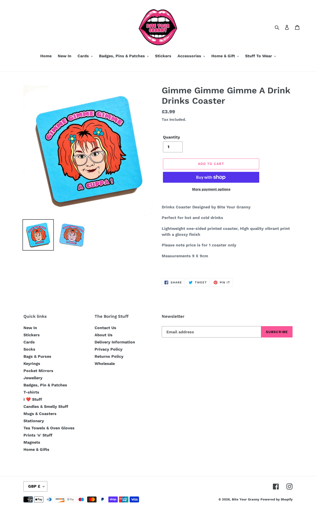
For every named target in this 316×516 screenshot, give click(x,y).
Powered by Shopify (276, 499)
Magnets (31, 442)
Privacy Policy (108, 349)
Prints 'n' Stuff (37, 435)
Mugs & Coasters (40, 413)
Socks (29, 349)
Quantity (171, 137)
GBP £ (34, 486)
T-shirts (31, 392)
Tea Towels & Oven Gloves (49, 428)
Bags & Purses (37, 356)
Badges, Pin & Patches (45, 385)
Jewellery (32, 378)
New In (30, 327)
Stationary (33, 420)
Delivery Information (115, 342)
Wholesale (105, 363)
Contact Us (105, 327)
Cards (29, 342)
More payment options (211, 189)
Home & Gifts (36, 449)
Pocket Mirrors (38, 370)
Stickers (31, 335)
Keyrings (31, 363)
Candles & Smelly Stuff (45, 406)
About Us (104, 335)
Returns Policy (109, 356)
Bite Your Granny (245, 499)
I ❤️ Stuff (32, 399)
